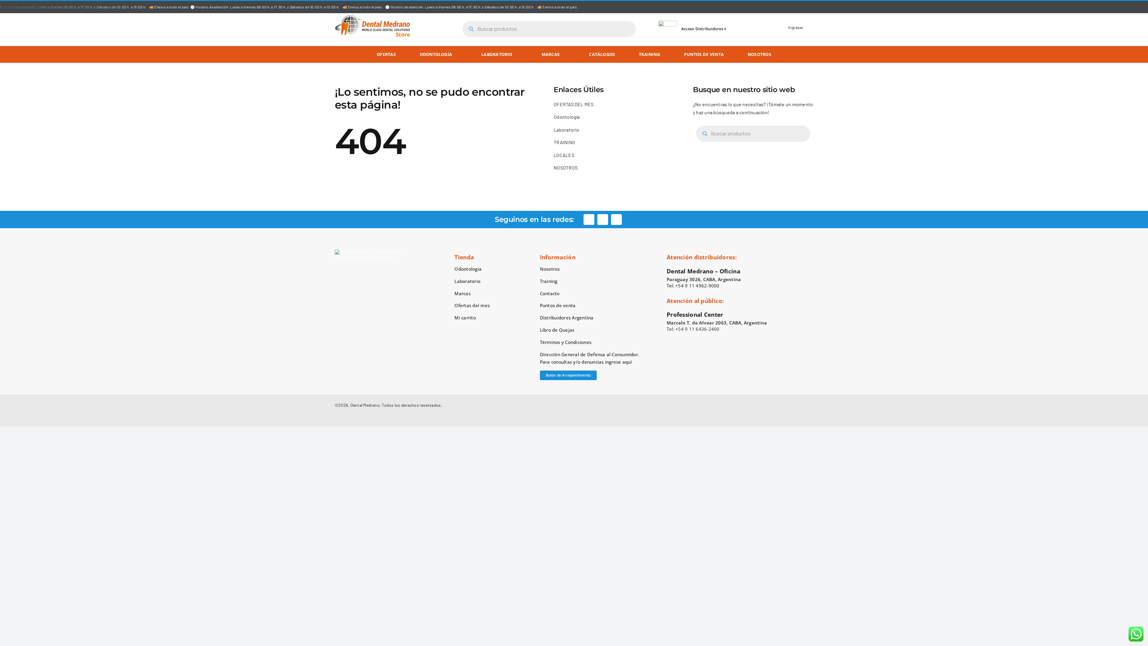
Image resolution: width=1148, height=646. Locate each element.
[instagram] (602, 219)
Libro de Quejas (557, 330)
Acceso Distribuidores (702, 28)
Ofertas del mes (472, 305)
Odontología (468, 269)
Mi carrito (465, 318)
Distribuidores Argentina (567, 318)
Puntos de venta (558, 305)
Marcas (462, 293)
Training (549, 281)
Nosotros (550, 269)
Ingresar (796, 27)
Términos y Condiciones (565, 342)
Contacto (550, 293)
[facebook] (589, 219)
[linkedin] (616, 219)
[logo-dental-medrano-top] (372, 17)
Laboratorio (467, 281)
